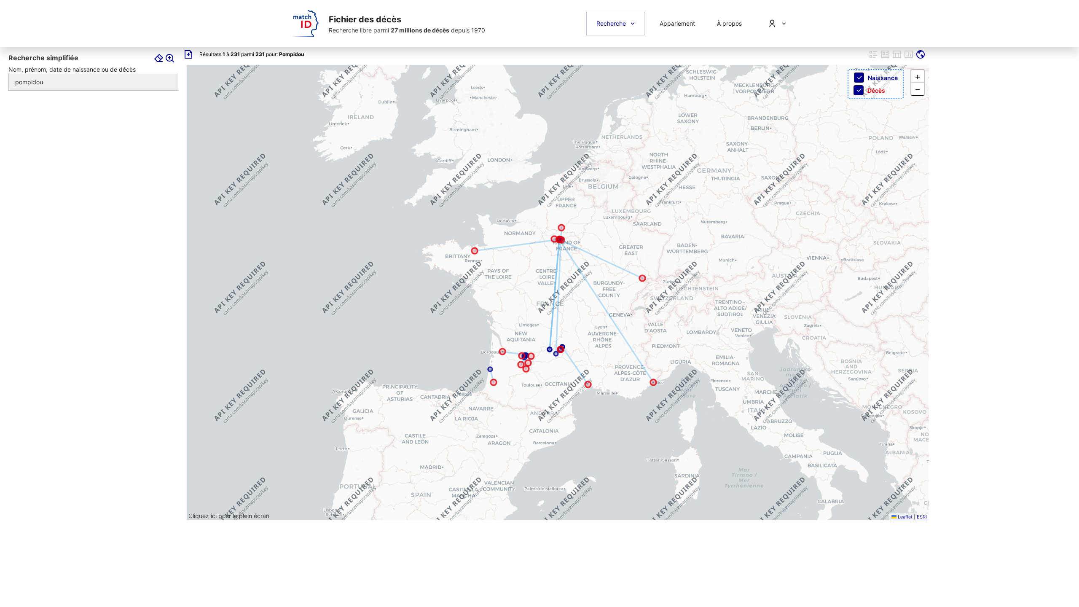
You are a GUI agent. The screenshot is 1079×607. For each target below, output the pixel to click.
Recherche (611, 23)
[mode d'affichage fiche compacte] (873, 57)
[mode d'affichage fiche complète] (885, 57)
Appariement (677, 23)
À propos (729, 23)
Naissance (883, 77)
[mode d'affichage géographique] (920, 57)
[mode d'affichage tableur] (897, 57)
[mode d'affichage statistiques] (909, 57)
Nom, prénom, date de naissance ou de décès (72, 69)
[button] (917, 76)
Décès (876, 90)
